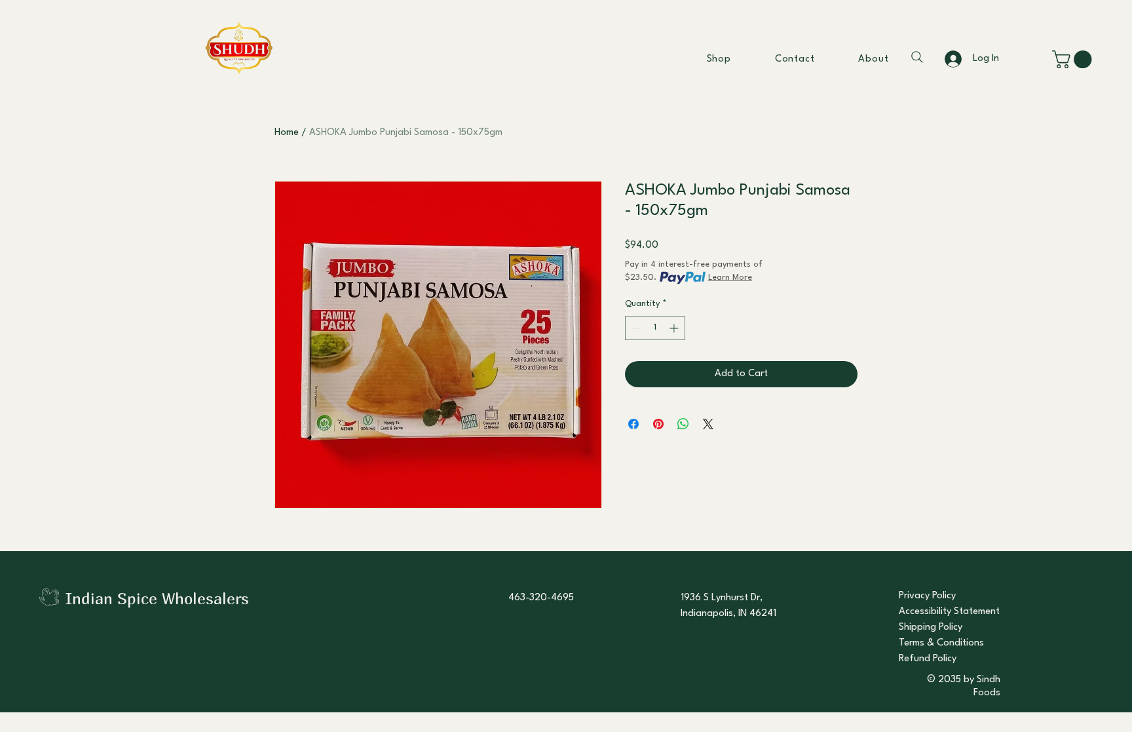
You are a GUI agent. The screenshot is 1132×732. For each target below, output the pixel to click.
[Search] (917, 57)
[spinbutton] (655, 328)
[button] (1074, 59)
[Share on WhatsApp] (683, 424)
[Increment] (675, 328)
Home (286, 133)
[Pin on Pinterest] (658, 424)
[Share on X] (708, 424)
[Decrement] (635, 328)
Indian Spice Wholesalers (157, 598)
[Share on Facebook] (633, 424)
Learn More (730, 277)
